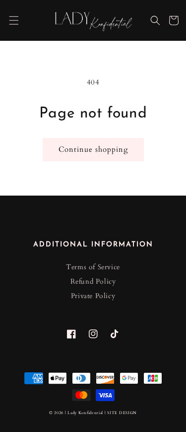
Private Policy (93, 296)
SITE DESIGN (122, 413)
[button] (13, 20)
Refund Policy (93, 281)
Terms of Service (93, 267)
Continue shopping (93, 149)
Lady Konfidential (85, 413)
